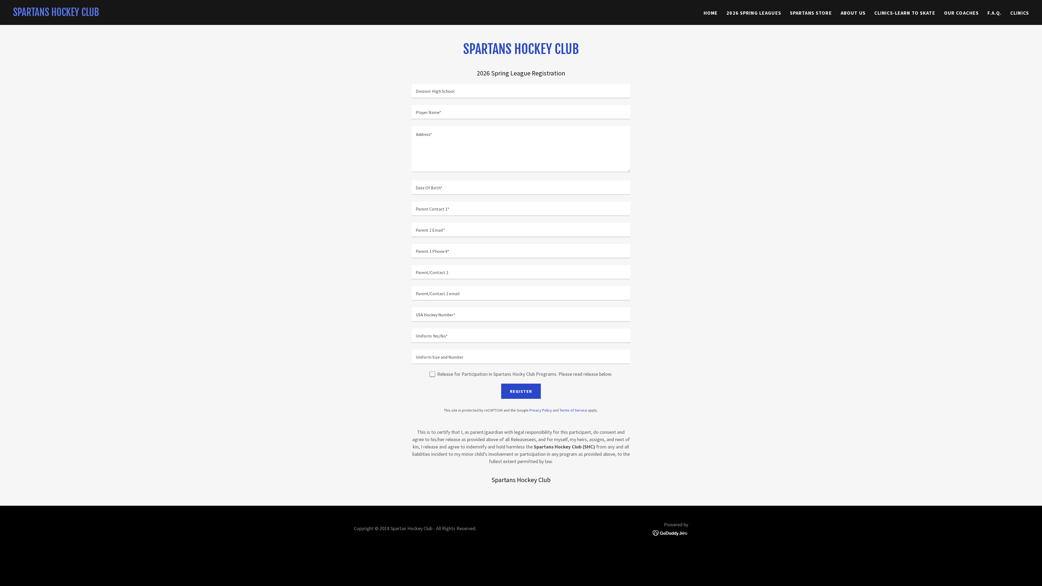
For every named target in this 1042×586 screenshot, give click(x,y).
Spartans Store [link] (811, 13)
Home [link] (711, 13)
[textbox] (521, 91)
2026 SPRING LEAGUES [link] (753, 13)
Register (521, 391)
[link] (56, 14)
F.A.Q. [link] (994, 13)
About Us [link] (853, 13)
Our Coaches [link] (961, 13)
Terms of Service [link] (573, 410)
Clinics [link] (1019, 13)
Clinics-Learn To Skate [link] (904, 13)
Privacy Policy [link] (540, 410)
